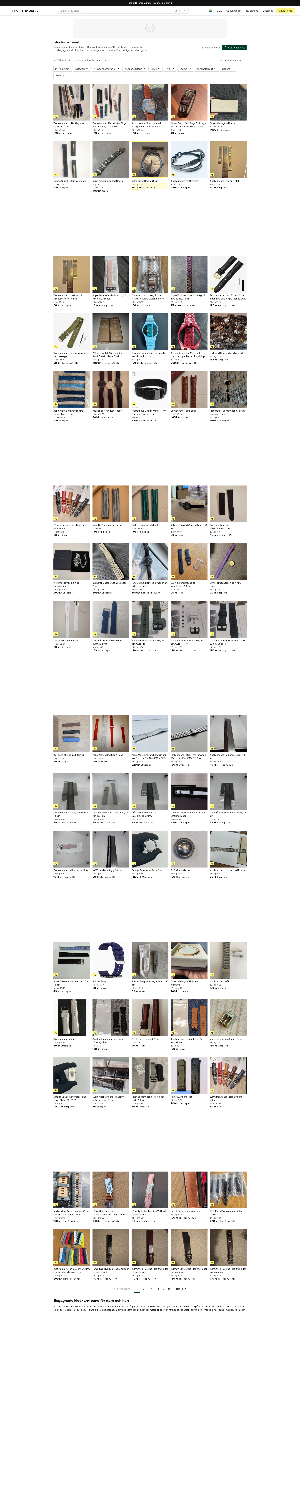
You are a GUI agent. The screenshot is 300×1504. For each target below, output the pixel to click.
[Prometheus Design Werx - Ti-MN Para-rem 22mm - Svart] (150, 389)
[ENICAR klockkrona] (189, 849)
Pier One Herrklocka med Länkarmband (66, 584)
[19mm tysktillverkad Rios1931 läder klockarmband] (150, 1190)
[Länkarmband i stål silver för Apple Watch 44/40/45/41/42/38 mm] (189, 733)
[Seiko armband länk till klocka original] (110, 159)
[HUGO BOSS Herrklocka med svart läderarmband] (150, 561)
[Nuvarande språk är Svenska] (210, 10)
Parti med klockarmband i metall (226, 353)
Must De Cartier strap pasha (107, 525)
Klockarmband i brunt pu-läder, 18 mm (227, 757)
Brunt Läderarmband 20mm (146, 1039)
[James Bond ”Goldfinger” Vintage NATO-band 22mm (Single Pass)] (189, 102)
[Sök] (175, 10)
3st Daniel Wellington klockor (107, 410)
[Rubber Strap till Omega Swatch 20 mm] (189, 503)
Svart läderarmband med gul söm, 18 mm (70, 983)
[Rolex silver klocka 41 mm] (150, 159)
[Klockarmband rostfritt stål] (189, 159)
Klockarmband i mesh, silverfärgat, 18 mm (71, 814)
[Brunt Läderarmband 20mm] (150, 1017)
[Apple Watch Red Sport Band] (110, 733)
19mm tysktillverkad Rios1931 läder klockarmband (150, 1213)
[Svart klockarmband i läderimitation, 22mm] (228, 503)
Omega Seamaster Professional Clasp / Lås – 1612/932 (69, 1098)
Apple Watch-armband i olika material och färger (68, 412)
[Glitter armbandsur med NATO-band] (228, 561)
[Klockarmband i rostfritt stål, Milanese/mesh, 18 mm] (71, 274)
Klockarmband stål (219, 981)
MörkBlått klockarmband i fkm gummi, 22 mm (107, 642)
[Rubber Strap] (110, 960)
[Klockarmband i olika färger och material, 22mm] (71, 102)
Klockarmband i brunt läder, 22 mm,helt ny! (186, 1041)
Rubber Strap (99, 981)
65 (169, 1288)
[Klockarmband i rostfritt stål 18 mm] (228, 849)
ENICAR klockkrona (180, 870)
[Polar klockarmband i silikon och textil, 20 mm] (150, 1075)
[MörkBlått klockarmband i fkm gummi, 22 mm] (110, 619)
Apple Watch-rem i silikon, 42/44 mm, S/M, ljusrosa (109, 297)
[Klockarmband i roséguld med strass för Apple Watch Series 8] (150, 274)
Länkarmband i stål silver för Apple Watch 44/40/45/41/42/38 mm (188, 757)
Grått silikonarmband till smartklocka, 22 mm (144, 814)
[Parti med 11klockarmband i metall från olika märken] (228, 389)
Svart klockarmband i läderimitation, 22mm (220, 527)
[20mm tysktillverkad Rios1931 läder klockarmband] (150, 1247)
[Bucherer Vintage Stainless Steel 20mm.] (110, 561)
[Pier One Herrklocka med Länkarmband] (71, 561)
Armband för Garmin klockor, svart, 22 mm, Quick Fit (228, 642)
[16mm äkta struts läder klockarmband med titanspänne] (110, 1190)
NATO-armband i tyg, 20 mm (107, 870)
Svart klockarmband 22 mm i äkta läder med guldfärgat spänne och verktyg (227, 297)
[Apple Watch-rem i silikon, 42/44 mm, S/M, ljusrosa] (110, 274)
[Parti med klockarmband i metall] (228, 331)
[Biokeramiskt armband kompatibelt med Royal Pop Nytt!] (150, 331)
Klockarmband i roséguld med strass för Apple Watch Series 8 (148, 297)
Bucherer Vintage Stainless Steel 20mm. (109, 584)
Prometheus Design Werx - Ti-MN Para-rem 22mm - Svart (149, 412)
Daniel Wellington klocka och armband (185, 983)
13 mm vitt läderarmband (66, 640)
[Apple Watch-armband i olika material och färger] (71, 389)
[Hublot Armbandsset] (189, 1075)
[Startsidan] (29, 10)
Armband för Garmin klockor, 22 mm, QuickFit (148, 642)
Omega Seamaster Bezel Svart (148, 870)
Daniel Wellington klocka (222, 123)
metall (153, 1309)
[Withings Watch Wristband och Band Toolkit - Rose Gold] (110, 331)
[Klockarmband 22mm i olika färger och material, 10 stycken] (110, 102)
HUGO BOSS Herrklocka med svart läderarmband (150, 584)
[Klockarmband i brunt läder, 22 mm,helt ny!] (189, 1017)
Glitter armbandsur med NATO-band (226, 584)
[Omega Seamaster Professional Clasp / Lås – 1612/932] (71, 1075)
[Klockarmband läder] (71, 1017)
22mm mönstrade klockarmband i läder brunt (227, 1098)
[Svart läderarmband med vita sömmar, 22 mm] (110, 1017)
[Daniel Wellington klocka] (228, 102)
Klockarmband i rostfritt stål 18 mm (228, 870)
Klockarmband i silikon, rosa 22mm (70, 870)
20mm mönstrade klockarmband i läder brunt (70, 527)
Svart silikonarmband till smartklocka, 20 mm (183, 584)
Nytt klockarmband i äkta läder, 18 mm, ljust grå (110, 814)
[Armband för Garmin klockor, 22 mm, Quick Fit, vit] (189, 619)
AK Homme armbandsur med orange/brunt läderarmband (146, 125)
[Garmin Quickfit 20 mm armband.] (71, 159)
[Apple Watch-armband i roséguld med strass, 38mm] (189, 274)
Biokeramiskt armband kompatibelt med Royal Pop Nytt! (150, 355)
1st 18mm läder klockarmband (186, 1211)
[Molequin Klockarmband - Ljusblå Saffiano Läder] (189, 791)
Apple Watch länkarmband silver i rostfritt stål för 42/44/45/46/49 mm (149, 757)
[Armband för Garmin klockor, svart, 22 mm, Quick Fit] (228, 619)
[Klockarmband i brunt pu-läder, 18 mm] (228, 733)
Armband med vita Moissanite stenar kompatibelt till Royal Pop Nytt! (188, 355)
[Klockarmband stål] (228, 960)
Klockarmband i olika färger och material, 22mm (69, 125)
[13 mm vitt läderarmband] (71, 619)
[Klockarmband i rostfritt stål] (228, 159)
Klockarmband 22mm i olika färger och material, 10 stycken (109, 125)
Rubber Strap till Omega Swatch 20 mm (189, 527)
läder (142, 1309)
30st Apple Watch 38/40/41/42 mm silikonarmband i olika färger (71, 1270)
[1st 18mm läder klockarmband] (189, 1190)
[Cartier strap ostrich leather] (150, 503)
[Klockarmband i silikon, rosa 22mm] (71, 849)
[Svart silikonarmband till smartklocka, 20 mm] (189, 561)
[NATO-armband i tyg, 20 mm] (110, 849)
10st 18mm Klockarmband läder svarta (226, 1213)
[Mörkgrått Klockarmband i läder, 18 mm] (228, 791)
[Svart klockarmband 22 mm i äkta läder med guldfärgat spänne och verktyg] (228, 274)
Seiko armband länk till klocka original (107, 183)
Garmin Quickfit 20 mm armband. (70, 181)
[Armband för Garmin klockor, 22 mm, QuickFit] (150, 619)
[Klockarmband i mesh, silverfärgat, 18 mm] (71, 791)
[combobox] (118, 10)
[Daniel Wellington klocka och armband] (189, 960)
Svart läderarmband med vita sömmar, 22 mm (107, 1041)
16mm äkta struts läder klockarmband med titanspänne (108, 1213)
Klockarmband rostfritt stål (185, 181)
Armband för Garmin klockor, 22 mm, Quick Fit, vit (187, 642)
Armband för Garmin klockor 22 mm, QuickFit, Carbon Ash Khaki (71, 1213)
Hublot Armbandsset (181, 1096)
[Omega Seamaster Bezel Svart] (150, 849)
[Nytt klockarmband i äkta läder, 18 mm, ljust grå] (110, 791)
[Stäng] (297, 3)
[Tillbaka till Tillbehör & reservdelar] (54, 60)
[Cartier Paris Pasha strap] (189, 389)
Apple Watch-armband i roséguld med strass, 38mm (188, 297)
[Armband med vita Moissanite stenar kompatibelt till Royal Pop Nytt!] (189, 331)
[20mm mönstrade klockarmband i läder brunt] (71, 503)
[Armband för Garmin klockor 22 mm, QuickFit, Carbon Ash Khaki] (71, 1190)
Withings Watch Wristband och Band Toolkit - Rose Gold (108, 355)
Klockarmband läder (63, 1039)
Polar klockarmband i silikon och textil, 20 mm (148, 1098)
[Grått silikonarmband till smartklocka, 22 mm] (150, 791)
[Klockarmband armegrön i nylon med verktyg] (71, 331)
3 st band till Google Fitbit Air (68, 755)
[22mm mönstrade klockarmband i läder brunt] (228, 1075)
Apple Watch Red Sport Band (107, 755)
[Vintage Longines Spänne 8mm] (228, 1017)
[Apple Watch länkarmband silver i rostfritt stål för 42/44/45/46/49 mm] (150, 733)
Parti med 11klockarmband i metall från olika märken (227, 412)
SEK (219, 10)
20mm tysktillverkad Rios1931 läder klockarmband (150, 1270)
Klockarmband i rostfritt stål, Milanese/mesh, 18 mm (68, 297)
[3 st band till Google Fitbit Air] (71, 733)
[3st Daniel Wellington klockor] (110, 389)
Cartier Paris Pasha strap (183, 410)
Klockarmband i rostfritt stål (224, 181)
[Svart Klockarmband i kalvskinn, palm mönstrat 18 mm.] (110, 1075)
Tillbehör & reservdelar (71, 60)
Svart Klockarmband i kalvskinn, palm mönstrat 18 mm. (108, 1098)
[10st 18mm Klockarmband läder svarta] (228, 1190)
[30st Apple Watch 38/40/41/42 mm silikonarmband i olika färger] (71, 1247)
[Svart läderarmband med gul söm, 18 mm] (71, 960)
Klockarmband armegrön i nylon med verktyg (69, 355)
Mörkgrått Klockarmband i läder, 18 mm (228, 814)
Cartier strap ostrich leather (146, 525)
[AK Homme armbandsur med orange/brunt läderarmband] (150, 102)
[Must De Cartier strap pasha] (110, 503)
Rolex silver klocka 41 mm (145, 181)
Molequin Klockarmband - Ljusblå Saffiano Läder (188, 814)
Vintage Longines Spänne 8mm (226, 1039)
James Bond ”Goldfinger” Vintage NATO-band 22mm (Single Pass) (188, 125)
